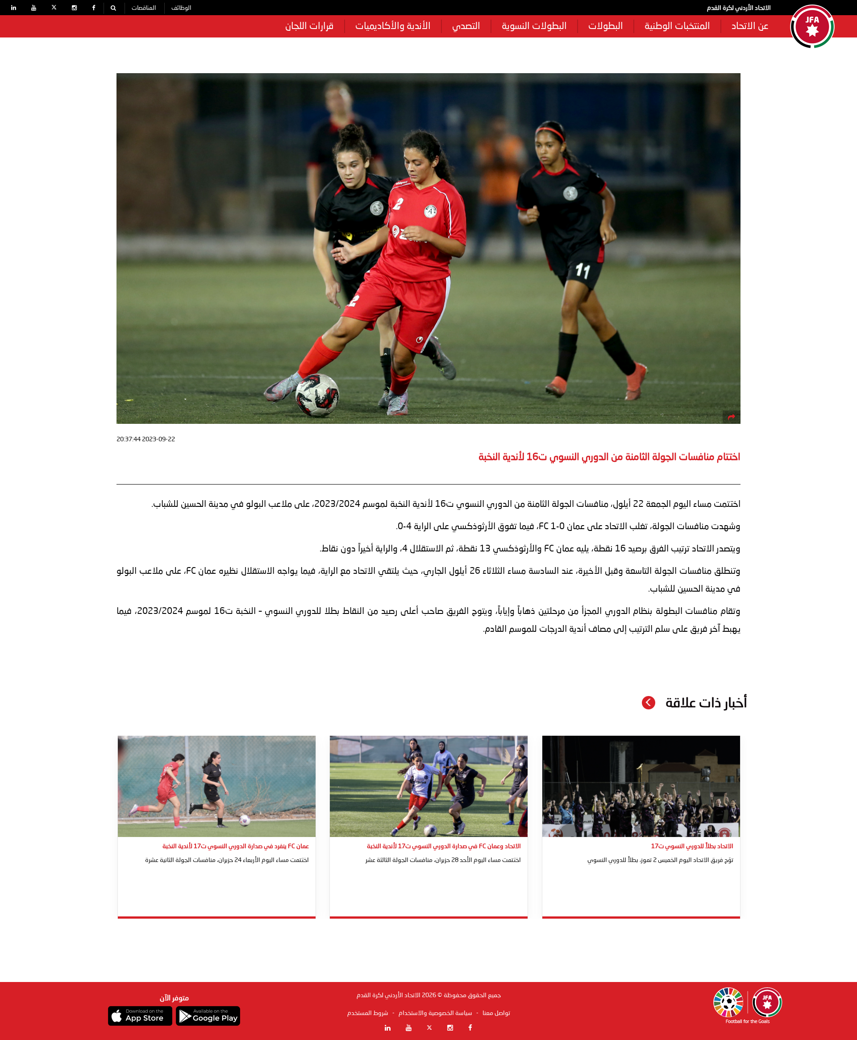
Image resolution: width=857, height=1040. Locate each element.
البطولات (605, 26)
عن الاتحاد (750, 26)
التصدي (466, 26)
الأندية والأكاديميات (393, 26)
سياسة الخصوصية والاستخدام (435, 1013)
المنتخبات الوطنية (677, 26)
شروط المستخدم (367, 1013)
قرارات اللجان (309, 26)
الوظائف (181, 8)
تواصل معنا (496, 1013)
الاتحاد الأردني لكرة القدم (739, 8)
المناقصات (144, 8)
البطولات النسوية (534, 26)
